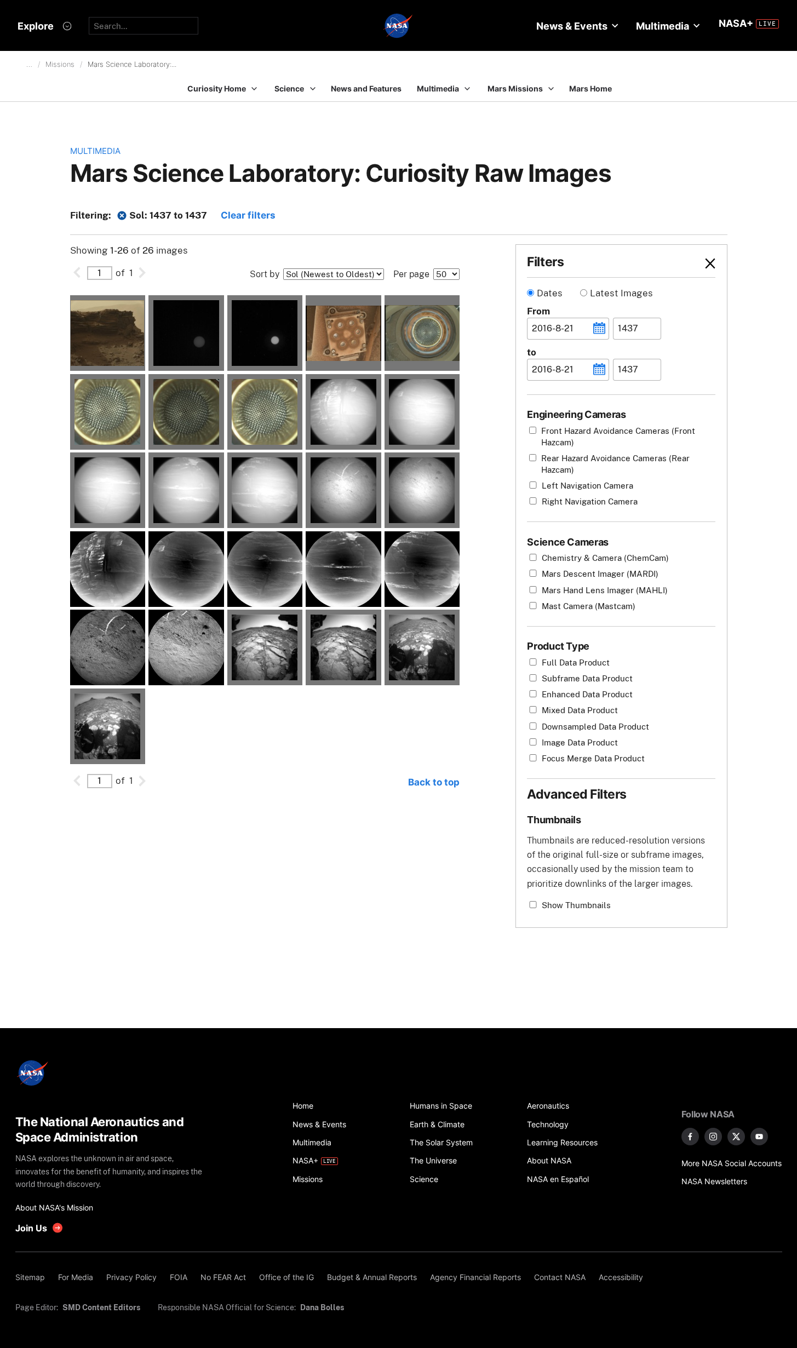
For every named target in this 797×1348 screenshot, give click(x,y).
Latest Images (621, 293)
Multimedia (95, 151)
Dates (550, 293)
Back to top (434, 782)
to (531, 352)
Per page (411, 274)
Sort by (264, 274)
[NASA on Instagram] (713, 1136)
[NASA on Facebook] (690, 1136)
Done (691, 263)
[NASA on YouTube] (759, 1136)
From (538, 311)
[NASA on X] (736, 1136)
